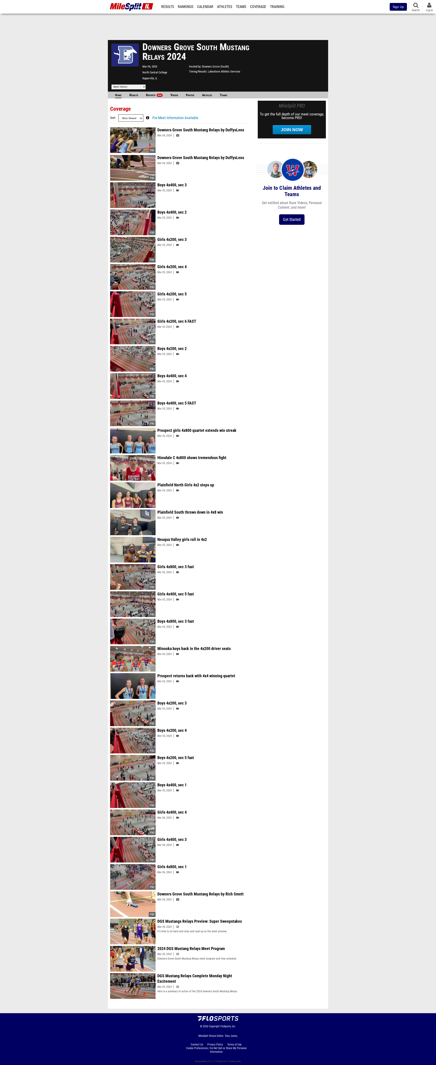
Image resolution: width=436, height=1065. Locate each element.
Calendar (205, 7)
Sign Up (398, 7)
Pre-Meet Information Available (175, 118)
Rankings (185, 7)
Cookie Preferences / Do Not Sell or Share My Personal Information (216, 1050)
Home (118, 95)
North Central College (154, 72)
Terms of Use (234, 1044)
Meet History (120, 86)
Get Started (292, 219)
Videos (174, 95)
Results (167, 7)
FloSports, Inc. (228, 1026)
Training (277, 7)
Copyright (214, 1026)
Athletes (224, 7)
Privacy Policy (215, 1044)
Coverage (258, 7)
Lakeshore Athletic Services (224, 71)
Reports (153, 95)
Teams (241, 7)
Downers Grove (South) (215, 66)
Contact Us (197, 1044)
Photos (190, 95)
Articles (207, 95)
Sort (112, 118)
